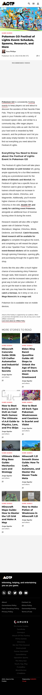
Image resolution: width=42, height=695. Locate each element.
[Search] (29, 3)
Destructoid (21, 648)
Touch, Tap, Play (21, 664)
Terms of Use (27, 612)
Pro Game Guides (21, 626)
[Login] (38, 3)
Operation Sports (21, 658)
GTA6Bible (21, 673)
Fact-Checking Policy (10, 609)
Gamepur (21, 632)
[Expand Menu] (33, 3)
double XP (26, 205)
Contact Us (26, 602)
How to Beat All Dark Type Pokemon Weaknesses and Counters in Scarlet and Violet (30, 415)
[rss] (4, 593)
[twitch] (9, 593)
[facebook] (20, 593)
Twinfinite (21, 629)
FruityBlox (21, 667)
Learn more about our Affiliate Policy (13, 321)
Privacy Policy (7, 612)
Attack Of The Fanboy (21, 636)
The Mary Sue (21, 661)
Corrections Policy (9, 605)
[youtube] (26, 593)
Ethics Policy (27, 605)
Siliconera (21, 642)
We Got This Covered (21, 645)
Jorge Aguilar (7, 374)
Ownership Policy (29, 609)
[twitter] (15, 593)
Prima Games (21, 639)
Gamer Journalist (21, 651)
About (4, 602)
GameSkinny (21, 654)
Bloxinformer (21, 670)
